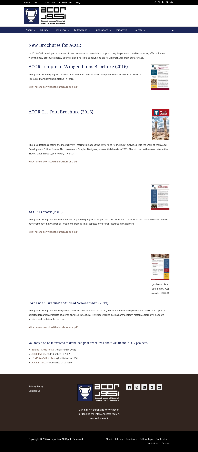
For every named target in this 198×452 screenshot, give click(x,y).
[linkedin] (144, 387)
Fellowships (146, 439)
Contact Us (34, 390)
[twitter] (168, 2)
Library (119, 439)
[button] (172, 30)
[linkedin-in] (164, 2)
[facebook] (129, 387)
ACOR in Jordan (39, 362)
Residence (131, 439)
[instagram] (160, 2)
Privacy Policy (36, 386)
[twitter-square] (152, 387)
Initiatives (153, 443)
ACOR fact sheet (40, 354)
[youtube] (171, 2)
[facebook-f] (156, 2)
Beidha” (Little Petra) (42, 349)
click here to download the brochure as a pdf (53, 86)
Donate (165, 443)
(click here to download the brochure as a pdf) (53, 161)
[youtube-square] (160, 387)
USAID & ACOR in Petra (44, 358)
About (109, 439)
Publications (162, 439)
